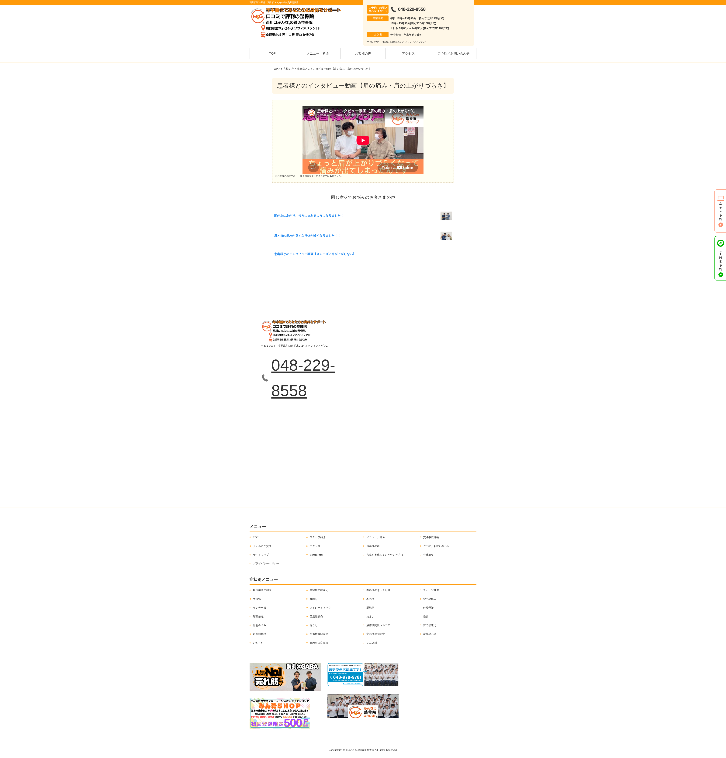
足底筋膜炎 (316, 616)
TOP (272, 53)
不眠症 (370, 598)
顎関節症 (258, 616)
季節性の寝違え (319, 590)
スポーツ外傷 (431, 590)
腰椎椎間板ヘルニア (378, 625)
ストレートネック (320, 607)
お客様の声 (363, 53)
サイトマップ (261, 554)
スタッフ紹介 (318, 537)
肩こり (314, 625)
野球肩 (370, 607)
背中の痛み (429, 598)
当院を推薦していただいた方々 (384, 554)
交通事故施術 (431, 537)
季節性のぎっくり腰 (378, 590)
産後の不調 (429, 633)
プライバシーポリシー (266, 563)
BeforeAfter (316, 554)
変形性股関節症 (375, 633)
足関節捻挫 (259, 633)
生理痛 (257, 598)
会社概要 (428, 554)
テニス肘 (371, 642)
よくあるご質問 (262, 546)
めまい (370, 616)
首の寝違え (429, 625)
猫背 (425, 616)
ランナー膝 (259, 607)
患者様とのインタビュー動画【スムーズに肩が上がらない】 (315, 254)
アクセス (408, 53)
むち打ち (258, 642)
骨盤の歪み (259, 625)
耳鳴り (314, 598)
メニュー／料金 (317, 53)
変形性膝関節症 (319, 633)
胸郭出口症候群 (319, 642)
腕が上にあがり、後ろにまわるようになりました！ (309, 215)
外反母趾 (428, 607)
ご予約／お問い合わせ (453, 53)
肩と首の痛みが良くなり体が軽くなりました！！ (307, 235)
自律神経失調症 (262, 590)
